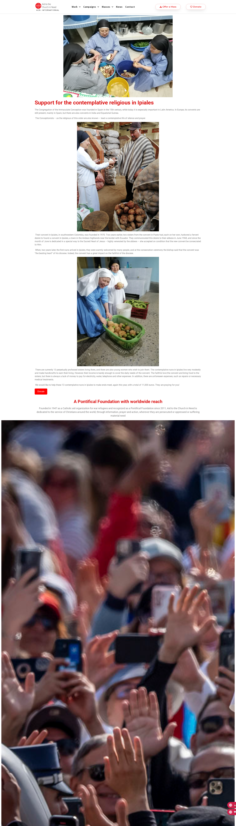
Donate (41, 391)
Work (75, 6)
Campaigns (89, 6)
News (119, 6)
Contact (130, 6)
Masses (106, 6)
